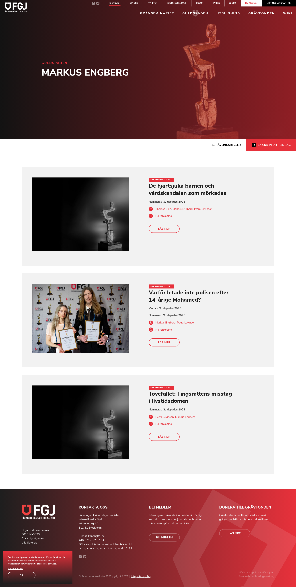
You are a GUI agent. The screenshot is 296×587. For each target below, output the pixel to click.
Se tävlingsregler (226, 145)
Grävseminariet (157, 13)
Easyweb (245, 576)
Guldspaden (195, 13)
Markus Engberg (183, 209)
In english (114, 3)
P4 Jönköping (163, 216)
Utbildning (228, 13)
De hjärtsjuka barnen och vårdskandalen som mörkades (187, 189)
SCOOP (199, 3)
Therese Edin (163, 209)
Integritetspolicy (141, 576)
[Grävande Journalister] (16, 7)
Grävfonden (261, 13)
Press (216, 3)
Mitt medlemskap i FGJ (279, 3)
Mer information (15, 568)
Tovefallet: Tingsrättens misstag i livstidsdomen (190, 397)
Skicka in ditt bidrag (274, 145)
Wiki (287, 13)
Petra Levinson (203, 209)
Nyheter (152, 3)
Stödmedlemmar (176, 3)
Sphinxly (256, 572)
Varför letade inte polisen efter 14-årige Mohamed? (188, 296)
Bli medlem (251, 3)
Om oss (134, 3)
